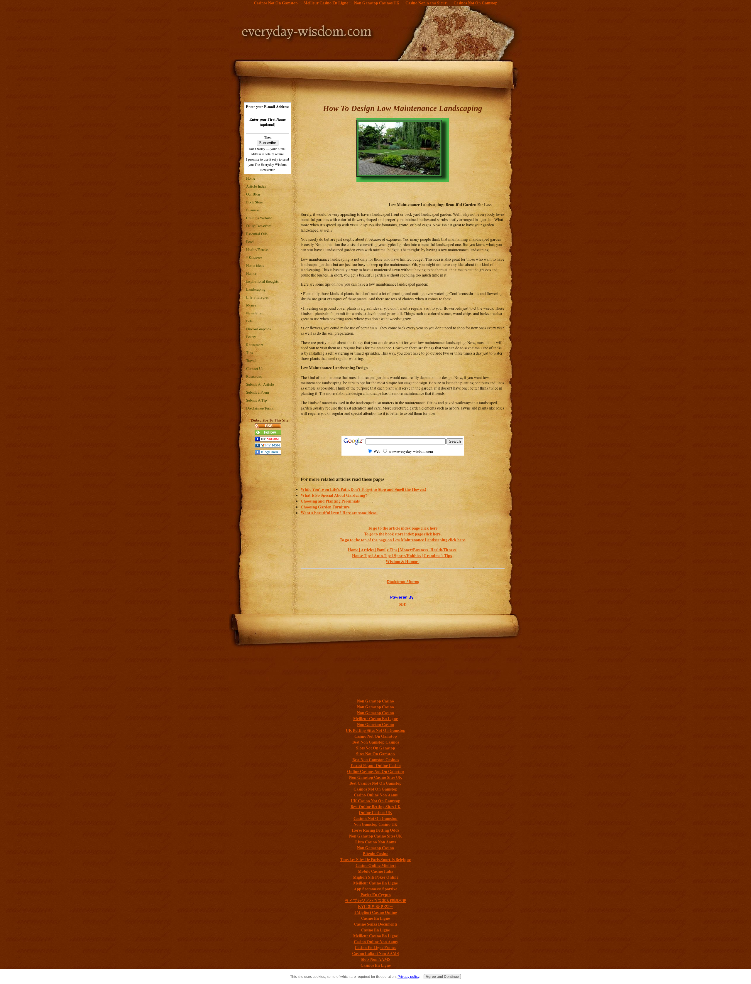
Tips (249, 352)
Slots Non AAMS (375, 959)
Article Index (256, 186)
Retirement (254, 344)
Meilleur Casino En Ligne (375, 719)
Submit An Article (260, 384)
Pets (249, 320)
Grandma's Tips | (439, 556)
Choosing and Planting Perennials (330, 501)
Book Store (254, 202)
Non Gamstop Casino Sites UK (375, 777)
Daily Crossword (258, 225)
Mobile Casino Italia (375, 871)
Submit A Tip (256, 400)
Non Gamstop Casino (375, 701)
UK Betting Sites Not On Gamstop (375, 730)
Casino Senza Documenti (375, 924)
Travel (251, 360)
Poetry (251, 336)
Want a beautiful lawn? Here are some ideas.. (339, 513)
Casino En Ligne (375, 918)
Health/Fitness (257, 249)
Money (251, 305)
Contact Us (254, 368)
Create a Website (259, 217)
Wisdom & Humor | (403, 562)
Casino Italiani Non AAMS (375, 953)
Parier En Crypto (376, 895)
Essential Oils (257, 233)
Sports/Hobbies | (409, 556)
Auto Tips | (384, 556)
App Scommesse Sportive (375, 889)
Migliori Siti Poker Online (375, 877)
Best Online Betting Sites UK (376, 807)
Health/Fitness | (443, 550)
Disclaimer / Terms (403, 581)
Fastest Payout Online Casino (376, 766)
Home (250, 178)
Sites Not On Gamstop (375, 754)
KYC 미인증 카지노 (375, 906)
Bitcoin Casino (375, 854)
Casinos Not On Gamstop (375, 789)
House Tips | (363, 556)
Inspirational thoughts (262, 281)
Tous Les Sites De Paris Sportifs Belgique (375, 859)
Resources (254, 376)
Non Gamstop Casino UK (375, 824)
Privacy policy (408, 977)
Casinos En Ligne (376, 965)
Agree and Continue (442, 977)
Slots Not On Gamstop (375, 748)
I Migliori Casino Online (375, 912)
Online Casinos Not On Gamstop (375, 771)
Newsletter (254, 313)
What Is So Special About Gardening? (334, 495)
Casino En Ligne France (375, 948)
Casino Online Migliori (376, 865)
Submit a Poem (257, 392)
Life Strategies (257, 297)
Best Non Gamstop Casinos (375, 742)
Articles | (369, 550)
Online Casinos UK (375, 812)
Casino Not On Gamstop (375, 736)
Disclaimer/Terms (260, 408)
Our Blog (253, 194)
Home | (354, 550)
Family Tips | (388, 550)
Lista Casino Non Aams (375, 842)
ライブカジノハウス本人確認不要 (375, 901)
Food (249, 241)
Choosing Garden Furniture (325, 507)
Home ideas (255, 265)
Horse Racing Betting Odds (375, 830)
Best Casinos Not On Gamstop (375, 783)
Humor (251, 273)
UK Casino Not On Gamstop (375, 801)
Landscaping (255, 289)
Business (253, 210)
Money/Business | (415, 550)
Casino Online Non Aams (376, 795)
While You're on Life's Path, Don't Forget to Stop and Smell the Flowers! (363, 489)
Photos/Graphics (258, 328)
